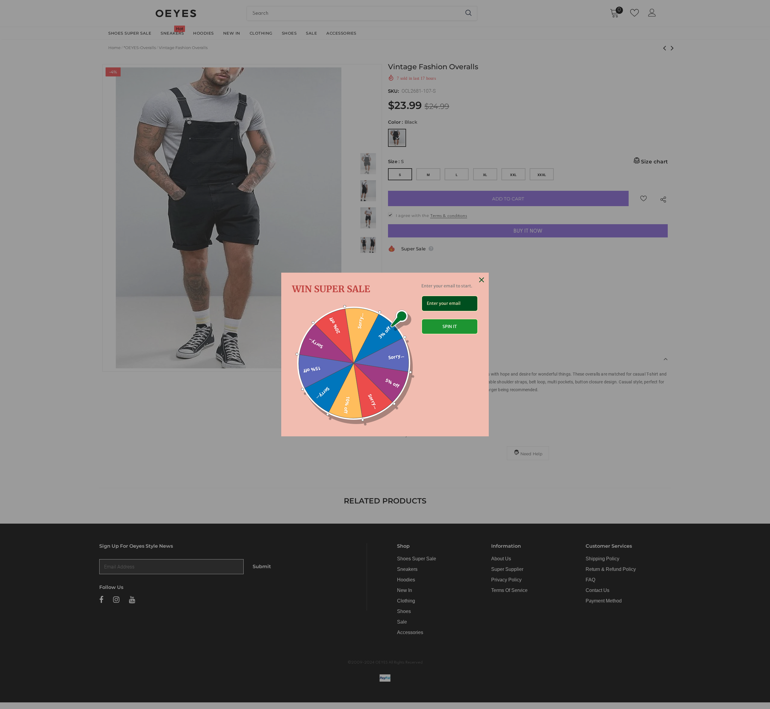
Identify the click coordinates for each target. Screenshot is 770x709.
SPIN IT (449, 326)
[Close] (481, 280)
